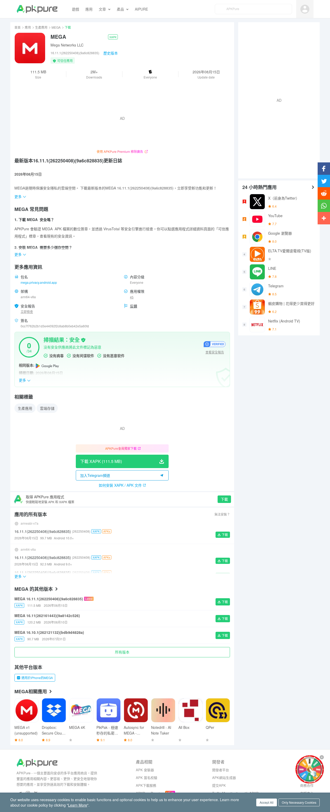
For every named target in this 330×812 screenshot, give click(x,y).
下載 (224, 499)
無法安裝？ (222, 514)
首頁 (17, 27)
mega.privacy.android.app (39, 282)
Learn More (77, 805)
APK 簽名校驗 (146, 777)
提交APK (219, 785)
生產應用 (41, 27)
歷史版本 (110, 53)
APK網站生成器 (224, 777)
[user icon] (304, 9)
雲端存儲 (47, 408)
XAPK (113, 37)
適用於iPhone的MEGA (37, 677)
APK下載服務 (146, 785)
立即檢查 (27, 311)
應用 (28, 27)
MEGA (56, 27)
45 (132, 297)
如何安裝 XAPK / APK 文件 (120, 485)
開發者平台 (220, 769)
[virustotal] (83, 339)
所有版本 (122, 652)
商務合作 (307, 785)
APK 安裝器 (145, 769)
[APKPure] (36, 9)
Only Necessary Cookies (299, 802)
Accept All (267, 802)
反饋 (133, 306)
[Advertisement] (277, 99)
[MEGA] (29, 48)
